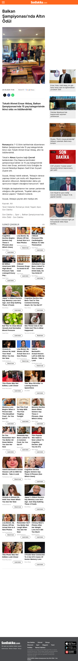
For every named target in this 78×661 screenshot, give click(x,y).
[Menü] (3, 2)
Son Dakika (31, 642)
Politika (29, 647)
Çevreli (31, 157)
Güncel (40, 642)
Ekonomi (30, 645)
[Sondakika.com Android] (70, 648)
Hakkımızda (5, 648)
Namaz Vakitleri (40, 647)
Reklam (11, 648)
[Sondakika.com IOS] (70, 643)
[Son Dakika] (39, 2)
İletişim (15, 648)
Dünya (47, 642)
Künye (19, 648)
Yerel (52, 645)
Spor (37, 645)
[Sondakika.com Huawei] (70, 652)
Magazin (45, 645)
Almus (13, 157)
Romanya (6, 144)
